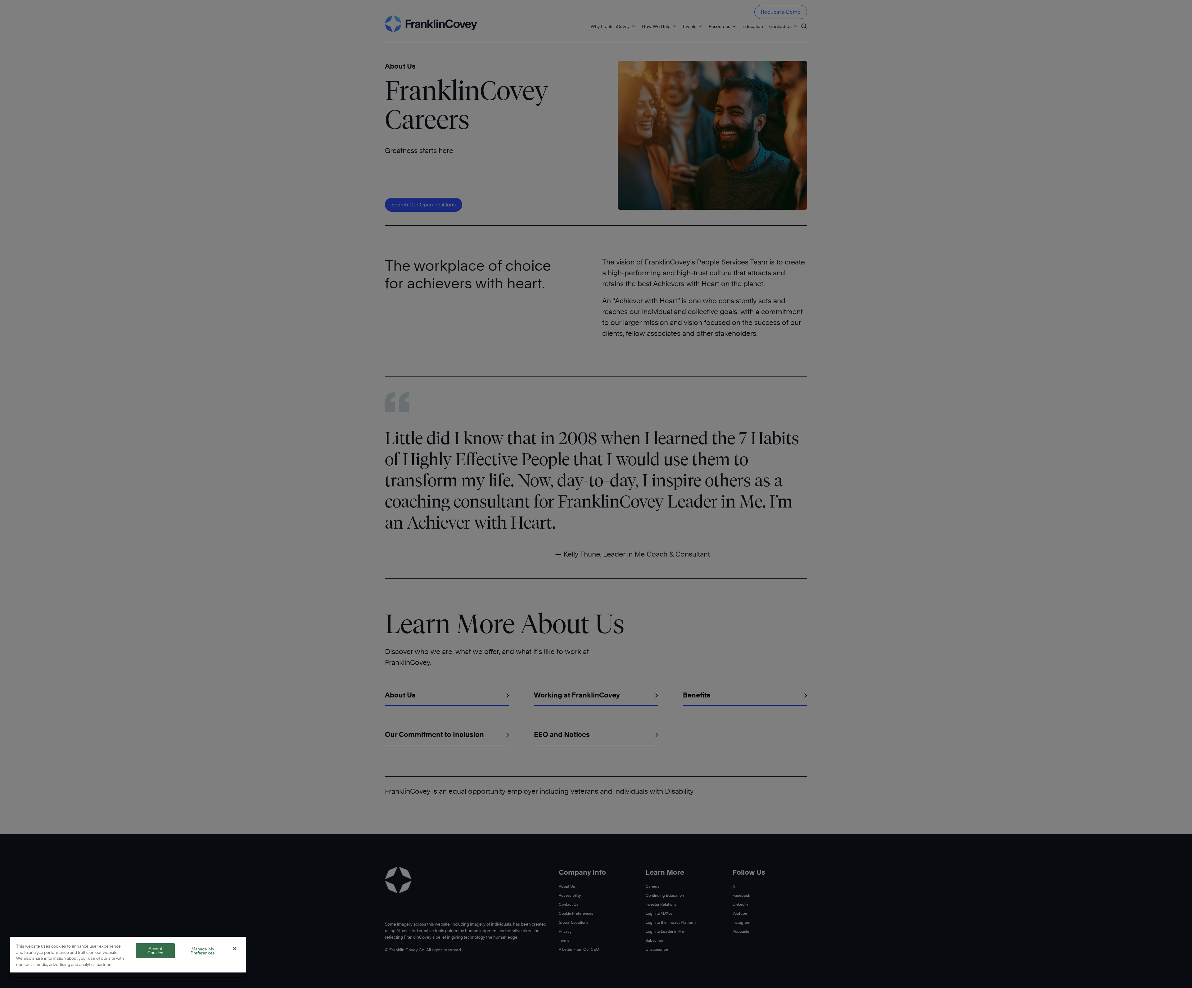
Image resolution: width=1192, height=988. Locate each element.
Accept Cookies (155, 950)
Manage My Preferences (202, 950)
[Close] (235, 948)
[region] (128, 957)
